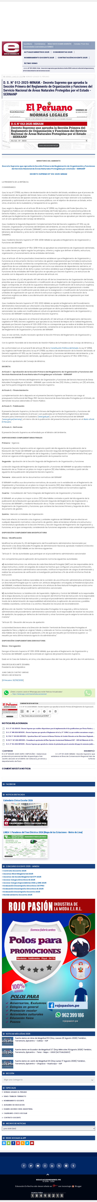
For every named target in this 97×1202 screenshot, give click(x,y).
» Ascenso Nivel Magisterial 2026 (17, 874)
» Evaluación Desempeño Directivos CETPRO (23, 885)
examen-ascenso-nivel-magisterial (18, 1109)
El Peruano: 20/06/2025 (13, 680)
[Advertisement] (48, 22)
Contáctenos (40, 44)
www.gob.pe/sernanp (12, 419)
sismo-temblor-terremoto (15, 1096)
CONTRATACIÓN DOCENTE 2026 (72, 58)
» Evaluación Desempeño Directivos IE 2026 (22, 888)
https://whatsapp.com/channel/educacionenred (29, 694)
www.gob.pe (43, 416)
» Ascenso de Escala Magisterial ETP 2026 (21, 877)
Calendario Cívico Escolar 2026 (18, 800)
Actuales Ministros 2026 (36, 52)
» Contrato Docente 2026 (14, 871)
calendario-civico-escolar (15, 1113)
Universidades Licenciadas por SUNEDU (38, 47)
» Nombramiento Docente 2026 (17, 894)
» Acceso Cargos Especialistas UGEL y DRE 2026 (24, 883)
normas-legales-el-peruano (37, 77)
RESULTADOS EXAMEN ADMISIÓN (59, 44)
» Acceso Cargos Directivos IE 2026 (18, 880)
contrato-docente (12, 1117)
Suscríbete (28, 44)
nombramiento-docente (14, 1101)
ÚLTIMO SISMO (31, 63)
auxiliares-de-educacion (14, 1105)
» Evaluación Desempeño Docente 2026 (21, 891)
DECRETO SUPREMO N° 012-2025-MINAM (48, 174)
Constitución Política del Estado (64, 348)
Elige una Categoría (13, 1079)
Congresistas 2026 (62, 52)
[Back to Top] (47, 1174)
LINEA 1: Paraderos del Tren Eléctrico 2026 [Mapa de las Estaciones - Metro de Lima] (42, 832)
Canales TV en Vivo (81, 44)
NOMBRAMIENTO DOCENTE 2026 (39, 58)
